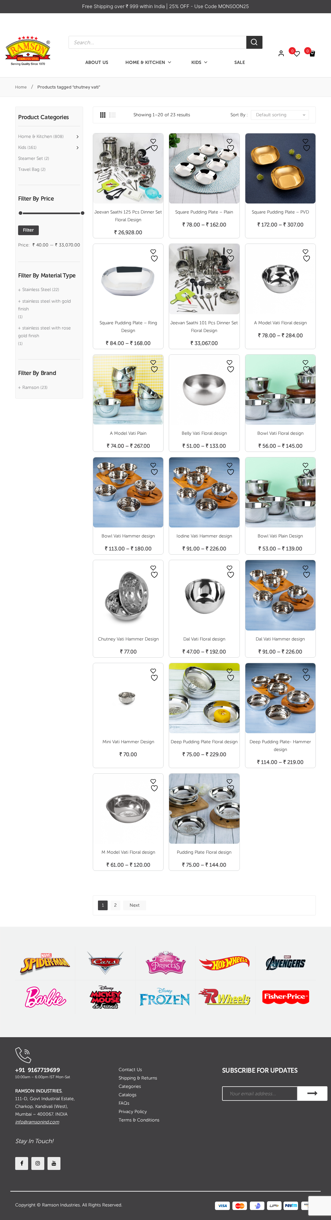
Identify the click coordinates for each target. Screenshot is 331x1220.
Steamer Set (30, 158)
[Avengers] (286, 963)
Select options (204, 218)
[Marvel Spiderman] (45, 963)
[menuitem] (96, 62)
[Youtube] (54, 1163)
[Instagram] (37, 1163)
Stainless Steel (36, 289)
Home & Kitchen (35, 136)
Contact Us (130, 1069)
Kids (22, 147)
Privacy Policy (133, 1111)
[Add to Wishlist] (153, 141)
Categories (130, 1086)
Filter (28, 230)
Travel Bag (28, 169)
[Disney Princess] (165, 963)
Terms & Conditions (139, 1120)
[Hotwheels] (225, 963)
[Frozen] (165, 997)
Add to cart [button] (128, 225)
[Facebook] (21, 1163)
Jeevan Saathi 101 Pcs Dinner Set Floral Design (204, 326)
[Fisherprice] (286, 997)
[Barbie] (45, 997)
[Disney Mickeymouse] (105, 997)
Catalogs (127, 1094)
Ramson (30, 387)
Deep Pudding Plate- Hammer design (280, 745)
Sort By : (239, 114)
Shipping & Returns (138, 1078)
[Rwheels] (225, 997)
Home (21, 87)
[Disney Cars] (105, 963)
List (112, 115)
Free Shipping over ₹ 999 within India (124, 6)
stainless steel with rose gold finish (44, 332)
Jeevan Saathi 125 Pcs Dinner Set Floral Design (128, 216)
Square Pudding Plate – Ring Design (128, 326)
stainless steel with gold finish (44, 305)
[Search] (254, 42)
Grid (103, 115)
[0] (300, 54)
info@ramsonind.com (37, 1122)
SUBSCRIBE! (312, 1093)
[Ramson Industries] (27, 50)
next (135, 905)
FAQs (124, 1103)
